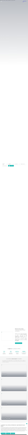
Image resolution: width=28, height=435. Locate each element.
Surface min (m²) (5, 165)
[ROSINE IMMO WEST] (25, 1)
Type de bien (10, 163)
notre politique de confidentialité (4, 431)
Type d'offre (4, 163)
